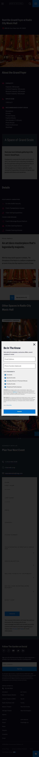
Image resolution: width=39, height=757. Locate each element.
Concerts (9, 375)
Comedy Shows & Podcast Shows (17, 381)
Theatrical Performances (14, 387)
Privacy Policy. (9, 405)
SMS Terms (15, 392)
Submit (19, 411)
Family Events (11, 384)
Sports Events (11, 378)
